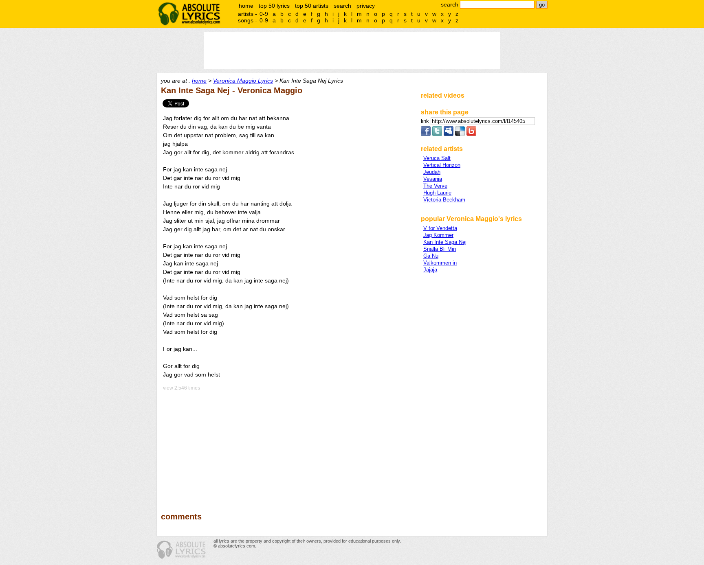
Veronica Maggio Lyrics (243, 80)
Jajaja (430, 270)
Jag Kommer (438, 235)
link (426, 121)
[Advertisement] (287, 446)
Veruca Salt (437, 158)
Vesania (432, 179)
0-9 (264, 14)
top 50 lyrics (274, 5)
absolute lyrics (189, 14)
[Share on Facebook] (426, 134)
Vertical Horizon (441, 165)
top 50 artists (311, 5)
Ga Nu (430, 256)
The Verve (435, 186)
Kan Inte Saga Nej (444, 242)
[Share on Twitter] (437, 134)
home (246, 5)
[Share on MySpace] (448, 134)
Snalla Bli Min (439, 249)
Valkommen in (440, 263)
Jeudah (431, 172)
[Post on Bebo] (471, 134)
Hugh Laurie (437, 193)
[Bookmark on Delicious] (460, 134)
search (342, 5)
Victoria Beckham (444, 200)
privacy (365, 5)
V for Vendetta (440, 228)
